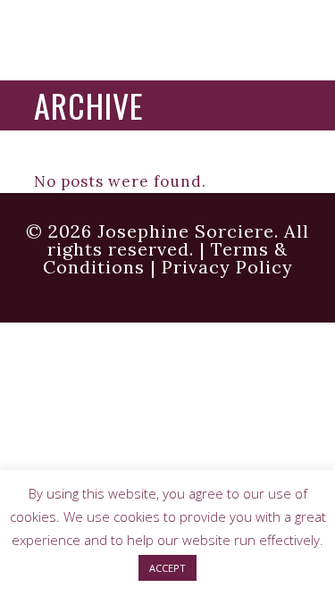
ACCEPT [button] (167, 568)
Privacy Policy (227, 267)
